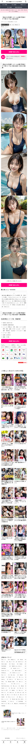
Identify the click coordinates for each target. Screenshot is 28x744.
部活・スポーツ (5, 26)
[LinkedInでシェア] (17, 495)
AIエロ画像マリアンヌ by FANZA (14, 1)
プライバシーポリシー (20, 738)
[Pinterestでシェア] (11, 495)
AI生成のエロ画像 (5, 24)
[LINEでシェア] (5, 495)
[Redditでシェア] (17, 491)
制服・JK (17, 24)
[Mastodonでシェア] (11, 487)
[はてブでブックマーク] (23, 491)
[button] (25, 393)
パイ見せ (12, 24)
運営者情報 (7, 738)
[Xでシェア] (5, 487)
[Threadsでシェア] (11, 491)
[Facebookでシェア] (5, 491)
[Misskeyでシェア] (23, 487)
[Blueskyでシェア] (17, 487)
